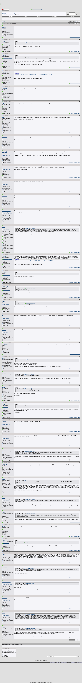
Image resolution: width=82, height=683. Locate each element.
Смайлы (3, 654)
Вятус (3, 117)
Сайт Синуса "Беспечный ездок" (61, 662)
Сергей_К (5, 286)
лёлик (3, 436)
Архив (69, 662)
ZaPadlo (4, 41)
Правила (25, 16)
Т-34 (3, 526)
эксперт (4, 27)
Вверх (80, 662)
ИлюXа (4, 554)
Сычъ (3, 227)
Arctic (3, 301)
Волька (4, 330)
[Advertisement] (41, 673)
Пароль (67, 14)
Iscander (4, 421)
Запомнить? (78, 13)
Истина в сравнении (29, 13)
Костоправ (5, 344)
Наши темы (23, 13)
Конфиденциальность (75, 662)
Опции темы (70, 23)
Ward (3, 358)
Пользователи (54, 16)
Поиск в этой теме (76, 23)
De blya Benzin (6, 55)
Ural (3, 103)
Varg (3, 387)
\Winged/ (4, 152)
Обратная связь (52, 662)
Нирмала (4, 88)
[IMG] (3, 655)
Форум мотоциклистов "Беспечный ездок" (13, 13)
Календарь (72, 16)
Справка (38, 16)
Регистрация (10, 16)
